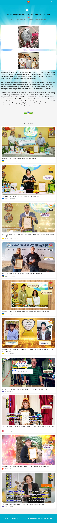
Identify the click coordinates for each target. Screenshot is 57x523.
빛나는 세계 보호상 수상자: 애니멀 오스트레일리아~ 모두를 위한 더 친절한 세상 (23, 504)
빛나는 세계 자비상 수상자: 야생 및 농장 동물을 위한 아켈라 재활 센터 (20, 196)
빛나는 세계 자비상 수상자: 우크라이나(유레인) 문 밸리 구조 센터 (19, 158)
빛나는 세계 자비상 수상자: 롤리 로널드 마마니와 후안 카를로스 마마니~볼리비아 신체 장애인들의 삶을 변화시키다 (28, 350)
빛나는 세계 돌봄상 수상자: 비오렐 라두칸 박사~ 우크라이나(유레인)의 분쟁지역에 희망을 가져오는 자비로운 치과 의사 (28, 235)
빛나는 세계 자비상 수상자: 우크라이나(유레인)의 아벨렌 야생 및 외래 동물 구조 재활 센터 (26, 311)
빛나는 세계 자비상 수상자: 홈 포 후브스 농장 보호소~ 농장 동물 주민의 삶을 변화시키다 (25, 466)
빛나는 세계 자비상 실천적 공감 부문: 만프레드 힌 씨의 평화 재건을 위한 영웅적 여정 (24, 389)
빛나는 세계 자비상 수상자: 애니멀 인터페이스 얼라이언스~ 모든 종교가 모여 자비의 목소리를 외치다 (28, 427)
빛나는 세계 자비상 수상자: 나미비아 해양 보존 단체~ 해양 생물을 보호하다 (22, 274)
